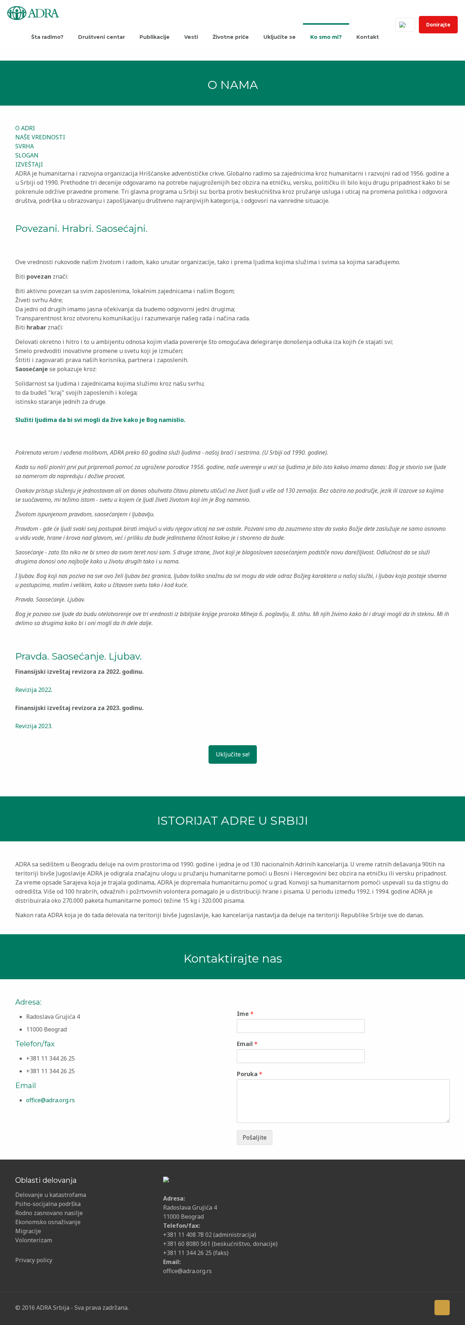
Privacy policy (33, 1260)
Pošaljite (255, 1137)
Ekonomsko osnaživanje (48, 1222)
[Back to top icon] (442, 1307)
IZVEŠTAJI (29, 164)
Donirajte (438, 24)
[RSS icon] (422, 1307)
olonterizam (35, 1240)
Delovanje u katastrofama (50, 1195)
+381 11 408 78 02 (188, 1235)
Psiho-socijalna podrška (48, 1204)
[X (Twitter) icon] (377, 1307)
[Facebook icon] (366, 1307)
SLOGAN (27, 155)
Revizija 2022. (33, 690)
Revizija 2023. (33, 726)
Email (247, 1044)
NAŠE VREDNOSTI (40, 137)
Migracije (28, 1231)
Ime (245, 1014)
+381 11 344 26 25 (187, 1253)
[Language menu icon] (405, 25)
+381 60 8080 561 (186, 1244)
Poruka (249, 1074)
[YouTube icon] (388, 1307)
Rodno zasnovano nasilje (49, 1213)
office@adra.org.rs (50, 1100)
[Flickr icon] (400, 1307)
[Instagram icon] (411, 1307)
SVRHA (24, 146)
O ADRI (25, 128)
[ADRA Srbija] (33, 12)
